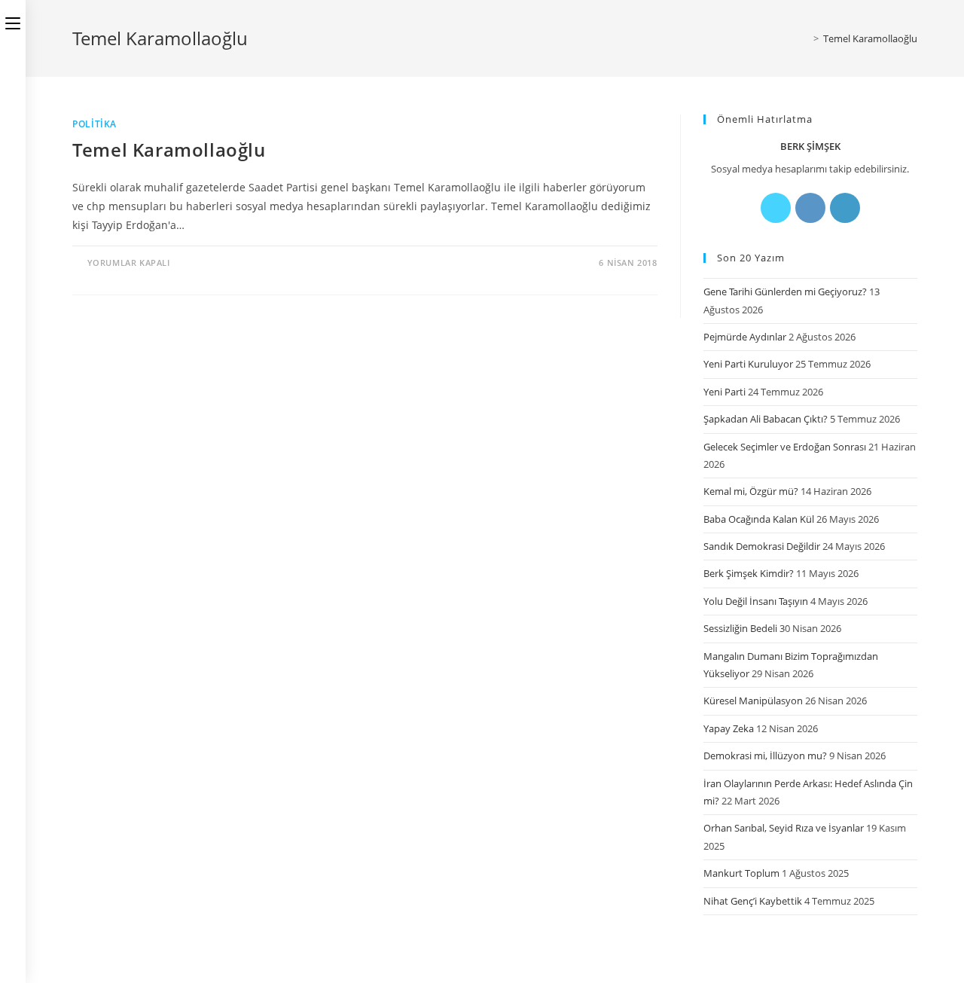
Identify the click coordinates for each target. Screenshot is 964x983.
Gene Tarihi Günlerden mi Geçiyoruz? (785, 291)
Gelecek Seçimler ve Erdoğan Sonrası (784, 446)
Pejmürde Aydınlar (744, 336)
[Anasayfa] (805, 38)
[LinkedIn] (845, 208)
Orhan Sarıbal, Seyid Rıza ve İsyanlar (783, 828)
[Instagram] (810, 208)
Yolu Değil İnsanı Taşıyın (755, 601)
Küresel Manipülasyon (753, 700)
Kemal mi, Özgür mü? (750, 491)
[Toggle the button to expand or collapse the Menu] (13, 20)
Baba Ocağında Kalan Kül (758, 519)
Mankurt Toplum (741, 873)
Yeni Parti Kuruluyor (748, 364)
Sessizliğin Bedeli (740, 628)
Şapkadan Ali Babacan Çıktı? (765, 419)
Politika (94, 124)
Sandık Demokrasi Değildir (761, 546)
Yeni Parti (724, 391)
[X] (776, 208)
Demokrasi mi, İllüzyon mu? (765, 755)
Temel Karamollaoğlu (870, 38)
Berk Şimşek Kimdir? (748, 573)
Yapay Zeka (728, 728)
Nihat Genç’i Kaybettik (752, 901)
